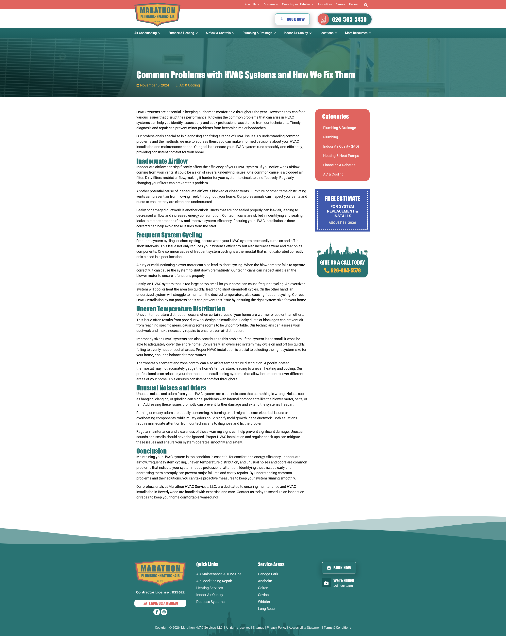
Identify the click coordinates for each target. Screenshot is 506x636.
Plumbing (330, 137)
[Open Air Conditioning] (159, 33)
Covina (263, 595)
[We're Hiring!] (326, 582)
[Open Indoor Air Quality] (310, 33)
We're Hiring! (343, 580)
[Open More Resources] (370, 33)
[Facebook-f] (156, 612)
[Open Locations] (336, 33)
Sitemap (258, 627)
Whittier (264, 602)
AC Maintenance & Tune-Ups (218, 574)
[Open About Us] (258, 4)
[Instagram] (164, 612)
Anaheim (265, 581)
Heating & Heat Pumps (341, 156)
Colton (263, 588)
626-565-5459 (349, 19)
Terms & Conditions (337, 627)
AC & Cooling (189, 85)
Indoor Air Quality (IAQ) (341, 146)
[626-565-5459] (323, 19)
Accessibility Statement (305, 627)
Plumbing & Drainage (339, 128)
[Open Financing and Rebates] (312, 4)
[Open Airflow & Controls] (233, 33)
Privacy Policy (276, 627)
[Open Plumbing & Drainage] (274, 33)
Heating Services (209, 588)
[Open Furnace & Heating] (196, 33)
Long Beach (267, 609)
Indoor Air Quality (209, 595)
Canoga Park (268, 574)
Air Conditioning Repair (214, 581)
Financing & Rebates (339, 165)
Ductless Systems (210, 602)
